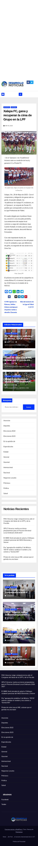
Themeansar (19, 832)
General (6, 457)
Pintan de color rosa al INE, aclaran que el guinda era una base (18, 360)
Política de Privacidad (19, 841)
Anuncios (7, 420)
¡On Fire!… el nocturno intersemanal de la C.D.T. (21, 837)
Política (14, 333)
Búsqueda (7, 400)
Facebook (5, 799)
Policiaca (7, 483)
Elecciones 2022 (9, 431)
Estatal (6, 452)
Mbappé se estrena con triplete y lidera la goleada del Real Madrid (17, 381)
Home (4, 837)
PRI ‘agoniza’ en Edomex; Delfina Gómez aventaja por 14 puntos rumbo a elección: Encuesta (10, 307)
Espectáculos (8, 446)
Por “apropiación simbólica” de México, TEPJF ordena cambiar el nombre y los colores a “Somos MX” (17, 550)
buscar (28, 407)
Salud (6, 493)
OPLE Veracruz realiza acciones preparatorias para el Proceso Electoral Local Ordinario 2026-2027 (17, 531)
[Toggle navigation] (20, 94)
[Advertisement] (19, 19)
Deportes (6, 107)
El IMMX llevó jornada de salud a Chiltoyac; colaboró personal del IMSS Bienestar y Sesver (19, 540)
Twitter (3, 804)
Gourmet (7, 462)
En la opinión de (9, 441)
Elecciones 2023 (9, 436)
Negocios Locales (10, 478)
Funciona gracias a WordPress (14, 829)
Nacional (13, 107)
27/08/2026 (10, 595)
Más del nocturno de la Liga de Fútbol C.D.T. (27, 304)
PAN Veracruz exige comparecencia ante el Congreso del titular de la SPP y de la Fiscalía (19, 521)
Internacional (17, 376)
